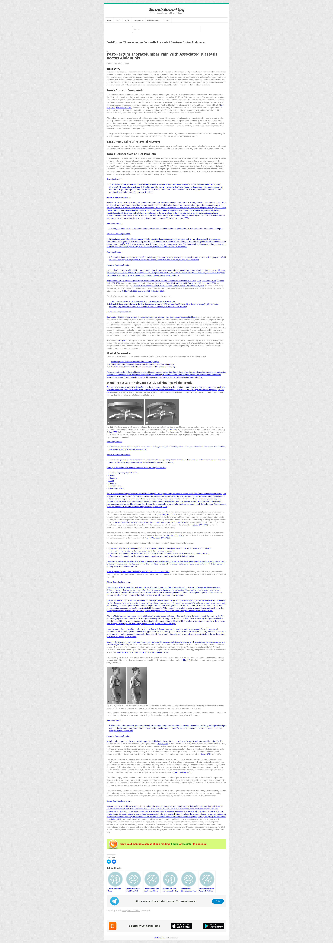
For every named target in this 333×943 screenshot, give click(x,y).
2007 (174, 522)
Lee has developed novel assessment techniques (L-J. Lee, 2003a (139, 522)
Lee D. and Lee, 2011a (182, 772)
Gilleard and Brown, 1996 (167, 286)
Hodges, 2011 (205, 754)
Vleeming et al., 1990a (174, 218)
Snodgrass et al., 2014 (142, 652)
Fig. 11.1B (179, 535)
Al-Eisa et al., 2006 (160, 507)
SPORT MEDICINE (133, 911)
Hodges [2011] (216, 741)
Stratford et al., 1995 (123, 108)
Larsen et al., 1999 (209, 281)
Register (127, 20)
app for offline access (166, 937)
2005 (169, 522)
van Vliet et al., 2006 (160, 652)
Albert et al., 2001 (189, 281)
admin (124, 911)
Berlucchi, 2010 (122, 645)
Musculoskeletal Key (166, 10)
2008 (178, 522)
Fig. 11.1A (171, 514)
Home (109, 20)
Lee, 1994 (172, 430)
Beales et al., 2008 (162, 283)
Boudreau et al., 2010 (125, 652)
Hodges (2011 (163, 744)
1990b (186, 218)
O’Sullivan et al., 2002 (179, 283)
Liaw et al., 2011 (184, 286)
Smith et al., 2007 (194, 283)
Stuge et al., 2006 (209, 283)
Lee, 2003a (151, 538)
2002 (199, 281)
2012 (183, 522)
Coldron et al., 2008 (129, 291)
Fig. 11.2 (186, 660)
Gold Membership (153, 20)
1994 (201, 525)
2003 (205, 525)
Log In (118, 20)
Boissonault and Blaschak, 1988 (145, 286)
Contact (166, 20)
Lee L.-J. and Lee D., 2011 (159, 572)
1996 (118, 283)
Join (218, 901)
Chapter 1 (194, 317)
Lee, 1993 (113, 432)
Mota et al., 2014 (197, 286)
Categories (138, 20)
